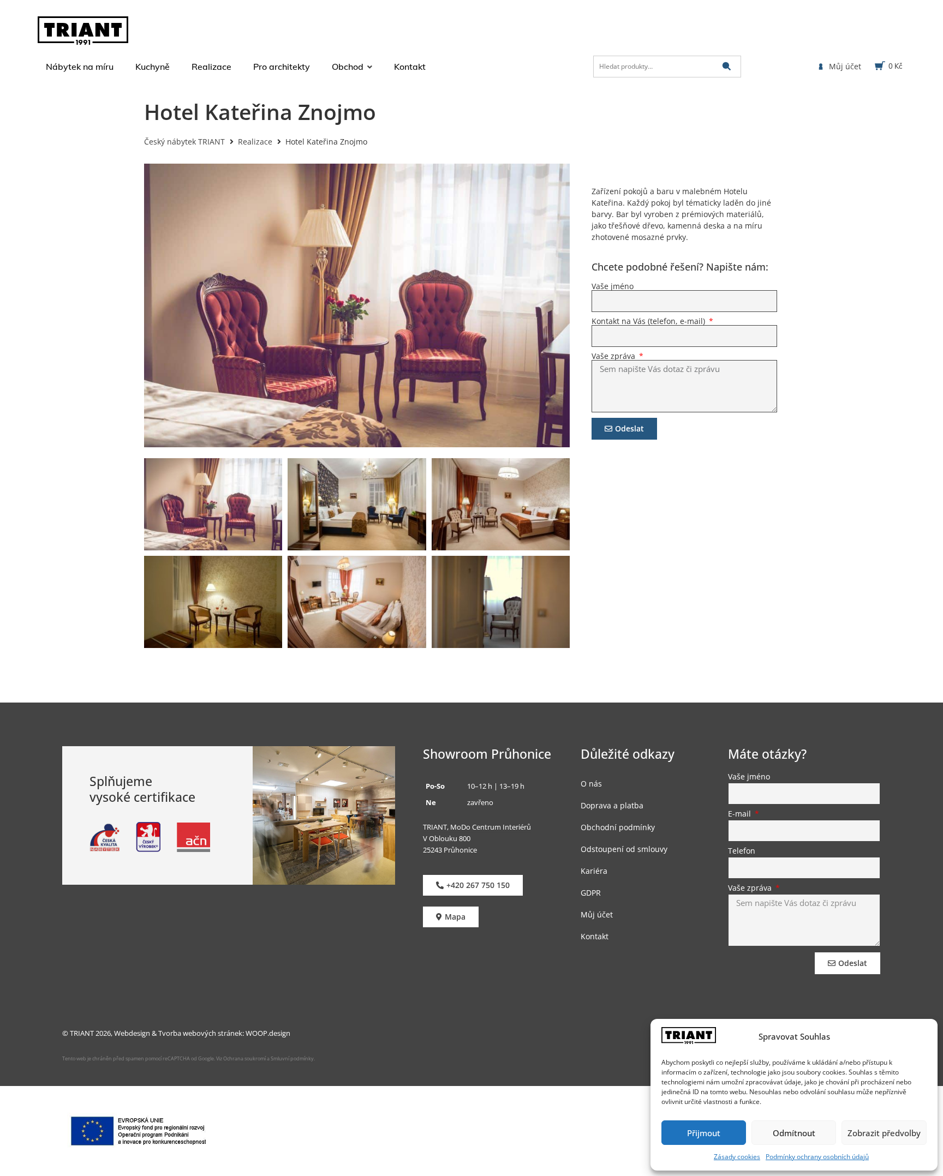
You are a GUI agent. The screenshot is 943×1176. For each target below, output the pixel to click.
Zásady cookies (737, 1156)
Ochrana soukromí (244, 1058)
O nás (591, 783)
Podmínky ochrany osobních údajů (817, 1156)
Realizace (255, 141)
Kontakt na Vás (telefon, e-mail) (649, 321)
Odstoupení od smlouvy (624, 849)
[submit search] (727, 66)
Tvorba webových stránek (200, 1033)
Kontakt (594, 936)
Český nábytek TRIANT (184, 141)
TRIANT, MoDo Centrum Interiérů (477, 827)
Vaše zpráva (614, 356)
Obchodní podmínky (618, 827)
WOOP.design (268, 1033)
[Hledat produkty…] (667, 66)
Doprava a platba (612, 805)
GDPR (591, 892)
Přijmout (703, 1132)
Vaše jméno (613, 286)
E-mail (740, 814)
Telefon (741, 851)
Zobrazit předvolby (884, 1132)
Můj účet (597, 914)
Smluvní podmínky (292, 1058)
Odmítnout (794, 1132)
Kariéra (594, 871)
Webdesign (132, 1033)
